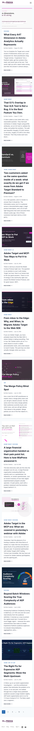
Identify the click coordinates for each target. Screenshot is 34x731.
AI (13, 249)
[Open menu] (30, 3)
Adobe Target (8, 99)
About (3, 726)
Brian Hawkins (9, 48)
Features (6, 31)
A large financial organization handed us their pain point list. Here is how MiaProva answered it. (16, 454)
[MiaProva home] (7, 2)
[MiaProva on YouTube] (25, 727)
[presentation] (17, 18)
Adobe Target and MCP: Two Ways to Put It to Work (16, 256)
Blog (7, 726)
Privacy (12, 726)
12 (19, 712)
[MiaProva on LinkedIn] (22, 727)
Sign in (17, 726)
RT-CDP (13, 662)
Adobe (5, 169)
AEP (5, 382)
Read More (8, 70)
